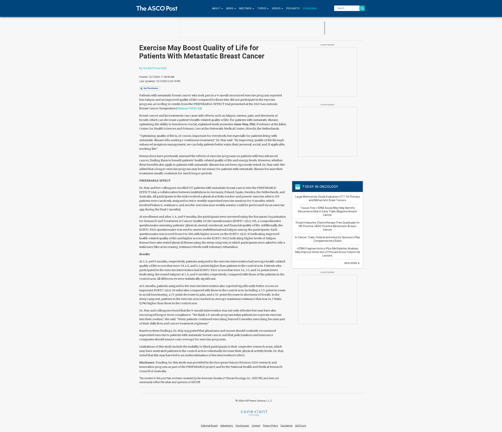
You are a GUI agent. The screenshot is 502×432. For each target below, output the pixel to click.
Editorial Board (209, 425)
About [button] (216, 8)
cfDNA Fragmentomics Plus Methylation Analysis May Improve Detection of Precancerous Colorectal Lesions (327, 252)
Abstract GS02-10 (188, 108)
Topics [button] (262, 8)
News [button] (230, 8)
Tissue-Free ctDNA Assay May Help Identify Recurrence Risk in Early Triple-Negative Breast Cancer (327, 211)
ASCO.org (300, 425)
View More (351, 263)
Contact (256, 425)
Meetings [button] (245, 8)
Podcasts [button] (293, 8)
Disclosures (242, 425)
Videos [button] (276, 8)
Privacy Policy (270, 425)
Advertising (226, 425)
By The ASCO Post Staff (152, 68)
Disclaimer (287, 425)
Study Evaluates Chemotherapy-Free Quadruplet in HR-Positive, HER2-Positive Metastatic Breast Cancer (327, 226)
